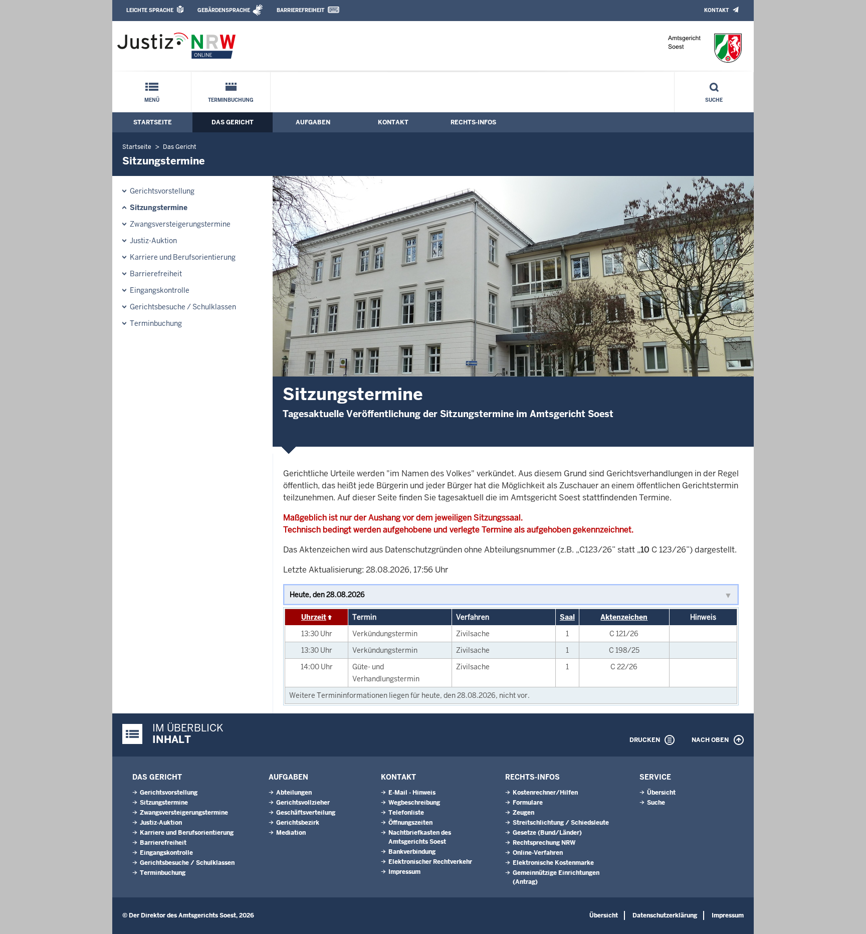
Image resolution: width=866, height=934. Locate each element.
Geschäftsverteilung (305, 813)
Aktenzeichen (623, 617)
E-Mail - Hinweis (412, 793)
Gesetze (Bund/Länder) (547, 833)
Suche (714, 100)
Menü (151, 100)
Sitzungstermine (158, 207)
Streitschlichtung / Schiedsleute (561, 823)
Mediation (291, 833)
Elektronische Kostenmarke (553, 863)
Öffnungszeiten (410, 823)
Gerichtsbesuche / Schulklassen (183, 306)
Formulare (528, 803)
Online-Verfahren (538, 853)
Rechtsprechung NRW (544, 843)
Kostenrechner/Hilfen (545, 793)
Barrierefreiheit (300, 10)
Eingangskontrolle (159, 290)
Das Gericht (232, 122)
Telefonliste (406, 813)
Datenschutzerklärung (664, 915)
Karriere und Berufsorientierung (183, 257)
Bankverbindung (412, 852)
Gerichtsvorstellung (162, 191)
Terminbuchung (231, 100)
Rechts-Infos (473, 122)
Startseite (152, 122)
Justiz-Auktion (153, 240)
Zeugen (523, 813)
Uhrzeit (313, 617)
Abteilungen (294, 793)
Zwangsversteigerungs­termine (180, 224)
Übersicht (661, 793)
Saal (567, 617)
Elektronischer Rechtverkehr (430, 862)
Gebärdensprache (223, 10)
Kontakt (716, 10)
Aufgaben (313, 122)
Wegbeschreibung (414, 803)
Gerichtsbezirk (297, 823)
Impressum (404, 872)
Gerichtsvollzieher (303, 803)
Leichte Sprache (149, 10)
